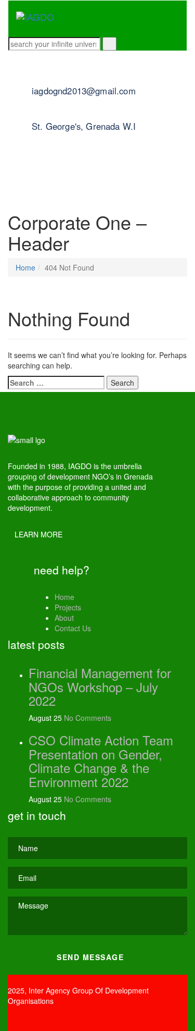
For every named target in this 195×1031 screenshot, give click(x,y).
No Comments (87, 718)
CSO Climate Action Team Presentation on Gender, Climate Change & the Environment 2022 (101, 760)
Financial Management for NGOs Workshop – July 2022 (100, 686)
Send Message (92, 957)
